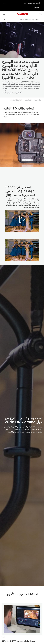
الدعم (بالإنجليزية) (16, 100)
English (36, 7)
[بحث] (40, 14)
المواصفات (28, 100)
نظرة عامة (37, 100)
